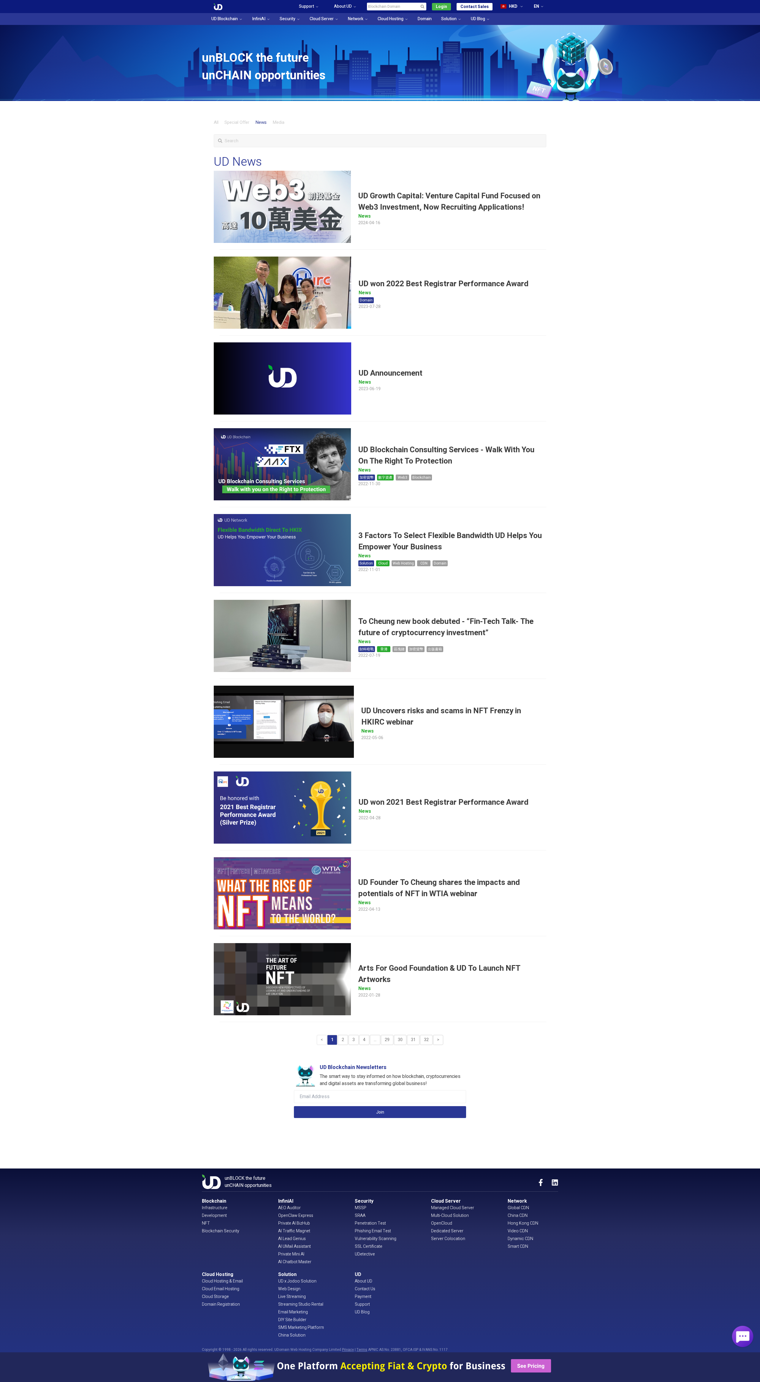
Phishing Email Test (373, 1231)
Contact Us (365, 1289)
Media (278, 122)
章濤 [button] (383, 649)
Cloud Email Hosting (220, 1289)
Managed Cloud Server (452, 1208)
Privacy (348, 1349)
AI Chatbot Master (294, 1262)
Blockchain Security (220, 1231)
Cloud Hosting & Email (222, 1281)
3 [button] (353, 1040)
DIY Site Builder (292, 1320)
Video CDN (518, 1231)
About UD (363, 1281)
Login (441, 7)
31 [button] (413, 1040)
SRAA (360, 1215)
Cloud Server (322, 19)
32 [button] (426, 1040)
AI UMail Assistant (294, 1246)
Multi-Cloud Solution (450, 1215)
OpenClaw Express (295, 1215)
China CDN (518, 1215)
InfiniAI (258, 19)
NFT (206, 1223)
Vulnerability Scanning (375, 1239)
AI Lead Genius (292, 1239)
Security (287, 19)
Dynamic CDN (520, 1239)
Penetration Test (370, 1223)
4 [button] (364, 1040)
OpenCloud (441, 1223)
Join (380, 1112)
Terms (362, 1349)
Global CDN (518, 1208)
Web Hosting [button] (403, 563)
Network (355, 19)
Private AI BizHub (294, 1223)
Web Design (289, 1289)
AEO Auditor (289, 1208)
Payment (363, 1297)
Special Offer (236, 122)
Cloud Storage (215, 1297)
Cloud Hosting (390, 19)
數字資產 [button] (385, 477)
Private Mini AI (291, 1254)
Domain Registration (221, 1304)
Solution (449, 19)
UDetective (365, 1254)
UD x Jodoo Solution (297, 1281)
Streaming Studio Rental (300, 1304)
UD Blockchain (224, 19)
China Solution (291, 1335)
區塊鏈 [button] (399, 649)
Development (214, 1215)
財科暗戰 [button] (367, 649)
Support (362, 1304)
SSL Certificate (368, 1246)
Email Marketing (293, 1312)
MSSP (360, 1208)
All (216, 122)
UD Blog (478, 19)
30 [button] (400, 1040)
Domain (425, 19)
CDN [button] (424, 563)
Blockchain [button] (421, 477)
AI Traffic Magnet (294, 1231)
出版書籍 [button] (435, 649)
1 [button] (332, 1040)
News (261, 122)
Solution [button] (366, 563)
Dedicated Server (447, 1231)
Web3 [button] (402, 477)
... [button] (375, 1040)
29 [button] (387, 1040)
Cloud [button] (383, 563)
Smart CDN (518, 1246)
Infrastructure (214, 1208)
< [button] (322, 1040)
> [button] (438, 1040)
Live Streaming (292, 1297)
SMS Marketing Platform (301, 1327)
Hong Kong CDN (523, 1223)
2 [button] (343, 1040)
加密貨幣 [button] (367, 477)
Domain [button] (366, 300)
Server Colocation (448, 1239)
